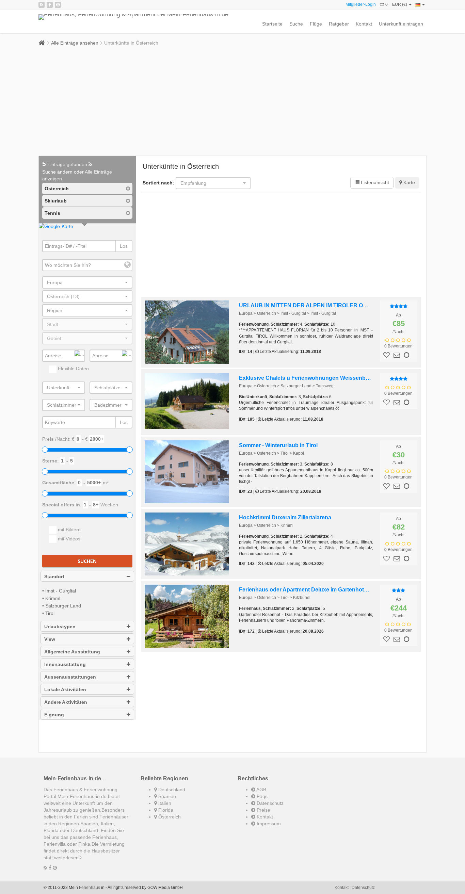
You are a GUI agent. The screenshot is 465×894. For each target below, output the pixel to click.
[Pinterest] (58, 5)
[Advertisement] (232, 101)
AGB (260, 789)
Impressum (268, 823)
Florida (165, 810)
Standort (54, 576)
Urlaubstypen (60, 626)
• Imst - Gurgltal (59, 591)
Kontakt (364, 24)
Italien (164, 803)
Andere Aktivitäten (65, 702)
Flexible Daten (73, 368)
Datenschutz (269, 803)
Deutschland (171, 789)
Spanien (166, 796)
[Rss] (41, 5)
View (49, 639)
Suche (296, 24)
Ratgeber (339, 24)
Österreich (169, 816)
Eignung (54, 714)
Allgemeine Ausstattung (72, 651)
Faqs (261, 796)
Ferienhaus (89, 887)
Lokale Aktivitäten (65, 689)
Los (124, 246)
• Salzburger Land (61, 605)
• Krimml (51, 598)
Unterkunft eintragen (401, 24)
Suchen (87, 561)
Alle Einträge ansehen (74, 43)
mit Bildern (69, 529)
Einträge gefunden (65, 164)
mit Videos (68, 538)
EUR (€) (400, 4)
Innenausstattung (65, 664)
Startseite (272, 24)
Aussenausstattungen (70, 677)
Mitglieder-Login (361, 4)
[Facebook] (50, 5)
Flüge (316, 24)
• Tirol (48, 613)
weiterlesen (67, 857)
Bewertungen (398, 346)
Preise (262, 810)
